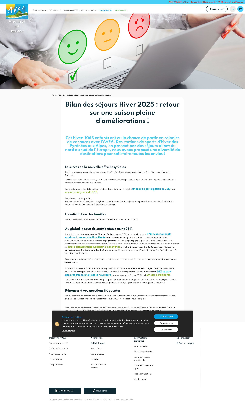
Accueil (54, 95)
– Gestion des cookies (123, 399)
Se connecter (217, 9)
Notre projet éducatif (58, 348)
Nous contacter (88, 10)
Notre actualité (141, 346)
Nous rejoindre (55, 359)
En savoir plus (68, 330)
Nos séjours (96, 348)
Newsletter (120, 10)
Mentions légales (91, 399)
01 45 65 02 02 (65, 391)
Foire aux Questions (143, 374)
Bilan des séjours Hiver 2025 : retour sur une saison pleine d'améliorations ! (85, 95)
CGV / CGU (107, 399)
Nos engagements (57, 354)
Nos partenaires (56, 364)
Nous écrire (101, 391)
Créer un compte (185, 343)
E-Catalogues (106, 10)
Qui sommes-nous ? (58, 343)
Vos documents (141, 379)
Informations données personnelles (65, 399)
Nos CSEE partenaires (143, 351)
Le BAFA (94, 359)
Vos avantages (97, 354)
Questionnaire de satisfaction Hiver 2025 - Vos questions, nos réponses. (113, 299)
